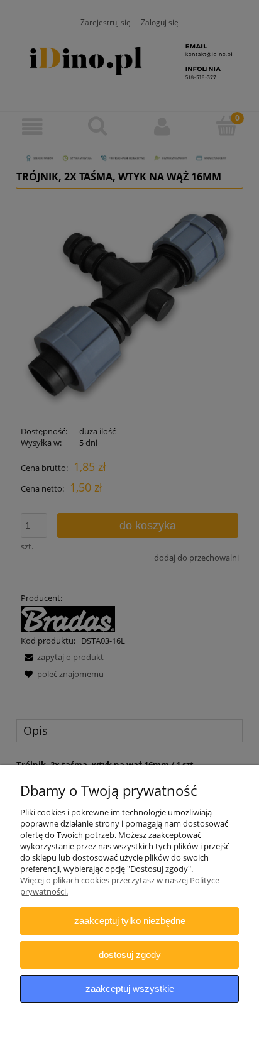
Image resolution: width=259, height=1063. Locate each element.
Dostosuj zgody (130, 954)
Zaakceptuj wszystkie (129, 988)
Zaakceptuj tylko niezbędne (129, 920)
